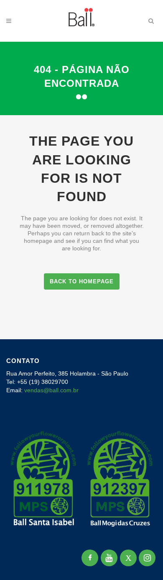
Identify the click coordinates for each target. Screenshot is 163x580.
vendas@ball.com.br (51, 390)
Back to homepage (82, 281)
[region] (81, 510)
